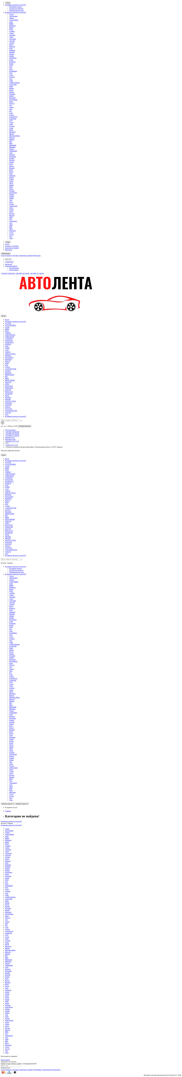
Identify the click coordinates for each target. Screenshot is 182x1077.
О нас (7, 244)
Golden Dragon (14, 83)
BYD (11, 29)
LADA (7, 367)
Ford (10, 69)
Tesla (11, 202)
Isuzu (11, 101)
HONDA (8, 356)
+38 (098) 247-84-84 (22, 273)
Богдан (11, 213)
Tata (10, 200)
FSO (10, 73)
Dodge (11, 56)
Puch (11, 164)
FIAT (7, 346)
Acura (11, 14)
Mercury (12, 138)
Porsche (12, 160)
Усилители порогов (16, 8)
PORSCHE (9, 388)
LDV (11, 120)
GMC (11, 81)
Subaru (11, 194)
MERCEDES (9, 375)
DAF (11, 48)
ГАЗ (10, 219)
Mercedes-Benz (14, 136)
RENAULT (9, 392)
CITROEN (9, 338)
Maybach (12, 132)
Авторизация (14, 268)
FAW (11, 65)
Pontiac (11, 158)
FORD (7, 348)
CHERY (8, 333)
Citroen (11, 43)
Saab (11, 174)
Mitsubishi (12, 145)
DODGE (8, 344)
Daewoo (12, 46)
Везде (7, 320)
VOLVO (8, 413)
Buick (11, 27)
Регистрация (13, 270)
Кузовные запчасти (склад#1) (15, 5)
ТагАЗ (11, 234)
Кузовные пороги (15, 7)
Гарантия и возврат (12, 248)
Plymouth (12, 157)
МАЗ (11, 229)
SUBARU (8, 403)
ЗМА (11, 225)
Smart (11, 189)
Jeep (10, 109)
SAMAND (9, 394)
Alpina (11, 18)
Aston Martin (13, 20)
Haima (11, 88)
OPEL (7, 384)
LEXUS (8, 371)
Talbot (11, 198)
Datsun (11, 54)
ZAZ (6, 414)
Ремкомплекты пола (16, 10)
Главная (8, 811)
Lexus (11, 122)
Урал (11, 238)
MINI (7, 378)
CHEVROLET (10, 335)
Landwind (12, 119)
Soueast (11, 191)
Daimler (12, 52)
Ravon (11, 166)
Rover (11, 172)
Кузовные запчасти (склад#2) (15, 12)
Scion (11, 181)
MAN (11, 130)
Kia (10, 111)
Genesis (12, 77)
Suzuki (11, 196)
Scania (11, 179)
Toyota (11, 204)
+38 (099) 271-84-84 (37, 273)
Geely (11, 75)
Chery (11, 37)
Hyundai (12, 94)
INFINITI (8, 359)
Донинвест (13, 221)
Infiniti (11, 96)
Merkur (11, 139)
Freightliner (13, 71)
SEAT (11, 183)
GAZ (7, 350)
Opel (11, 153)
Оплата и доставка (11, 246)
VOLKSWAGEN (11, 411)
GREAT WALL (10, 354)
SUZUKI (8, 405)
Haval (11, 90)
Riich (11, 170)
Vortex (11, 210)
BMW (11, 24)
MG (10, 141)
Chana (11, 33)
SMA (11, 187)
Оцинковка (37, 1070)
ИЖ (10, 227)
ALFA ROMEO (10, 325)
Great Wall (12, 84)
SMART (8, 399)
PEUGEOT (9, 386)
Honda (11, 92)
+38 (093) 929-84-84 (8, 273)
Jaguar (11, 107)
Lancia (11, 115)
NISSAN (8, 382)
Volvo (11, 208)
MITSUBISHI (10, 380)
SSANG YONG (10, 401)
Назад (8, 3)
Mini (10, 143)
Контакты (8, 250)
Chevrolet (12, 39)
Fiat (10, 67)
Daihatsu (12, 50)
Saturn (11, 177)
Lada (11, 113)
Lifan (11, 124)
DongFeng (12, 58)
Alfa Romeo (13, 16)
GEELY (8, 352)
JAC (10, 105)
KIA (6, 365)
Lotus (11, 128)
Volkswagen (13, 206)
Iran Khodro (13, 100)
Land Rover (13, 117)
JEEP (7, 363)
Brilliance (12, 26)
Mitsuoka (12, 147)
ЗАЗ (10, 223)
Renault (11, 168)
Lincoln (11, 126)
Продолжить (5, 1060)
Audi (11, 22)
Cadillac (12, 31)
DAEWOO (9, 340)
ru (10, 259)
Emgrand (12, 62)
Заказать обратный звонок (10, 450)
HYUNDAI (9, 357)
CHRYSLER (9, 337)
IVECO (12, 103)
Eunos (11, 64)
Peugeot (12, 155)
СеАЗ (11, 232)
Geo (10, 79)
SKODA (8, 397)
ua (6, 259)
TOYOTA (8, 409)
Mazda (11, 134)
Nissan (11, 149)
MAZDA (8, 373)
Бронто (11, 215)
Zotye (11, 212)
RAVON (8, 390)
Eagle (11, 60)
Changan (12, 35)
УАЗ (10, 236)
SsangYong (13, 193)
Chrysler (12, 41)
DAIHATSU (9, 342)
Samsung (12, 175)
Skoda (11, 185)
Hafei (11, 86)
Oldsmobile (13, 151)
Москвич (12, 231)
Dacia (11, 45)
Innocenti (12, 98)
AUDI (7, 327)
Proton (11, 162)
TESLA (7, 407)
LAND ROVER (10, 369)
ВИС (11, 217)
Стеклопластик (47, 1070)
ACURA (8, 323)
